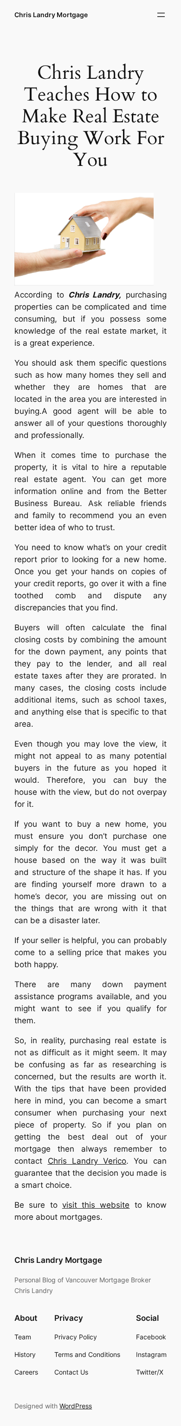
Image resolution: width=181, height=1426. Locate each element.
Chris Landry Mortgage (51, 15)
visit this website (95, 1205)
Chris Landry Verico (87, 1161)
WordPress (75, 1406)
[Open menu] (161, 14)
